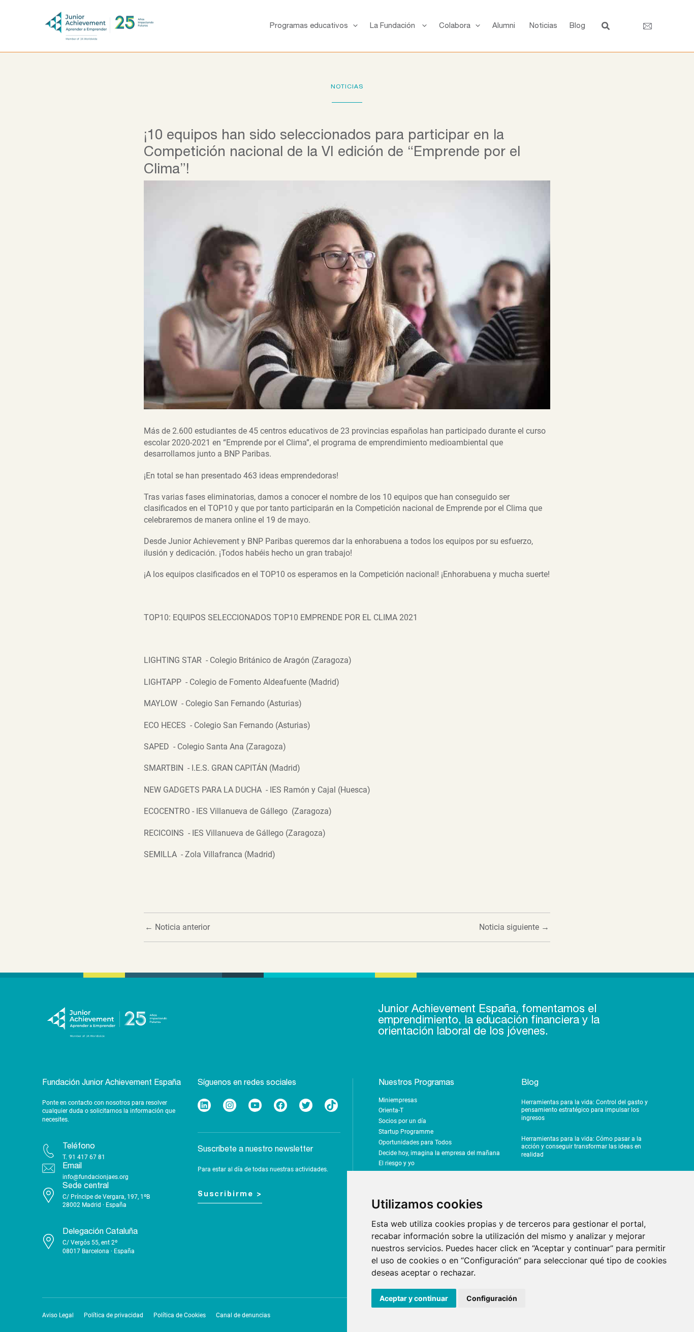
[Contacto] (647, 26)
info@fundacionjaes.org (95, 1176)
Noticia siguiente (514, 927)
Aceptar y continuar (414, 1298)
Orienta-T (390, 1110)
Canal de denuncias (243, 1315)
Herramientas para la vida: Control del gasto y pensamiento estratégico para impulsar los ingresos (584, 1110)
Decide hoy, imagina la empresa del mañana (439, 1153)
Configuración (491, 1298)
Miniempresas (397, 1100)
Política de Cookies (179, 1315)
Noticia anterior (177, 927)
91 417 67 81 (87, 1157)
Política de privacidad (113, 1315)
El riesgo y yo (396, 1163)
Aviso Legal (58, 1315)
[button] (353, 26)
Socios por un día (402, 1121)
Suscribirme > (230, 1194)
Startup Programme (405, 1131)
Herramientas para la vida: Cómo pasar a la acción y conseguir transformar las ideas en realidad (581, 1146)
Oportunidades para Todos (415, 1142)
